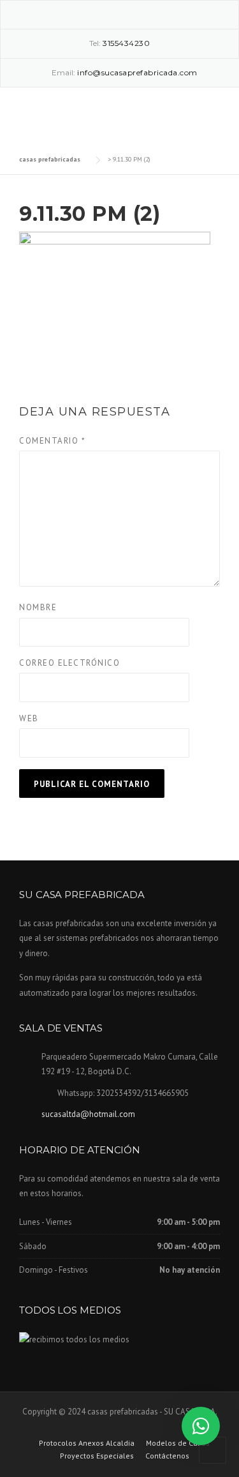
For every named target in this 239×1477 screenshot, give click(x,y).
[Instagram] (120, 14)
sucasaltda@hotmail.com (88, 1114)
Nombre (38, 607)
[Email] (138, 14)
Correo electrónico (69, 662)
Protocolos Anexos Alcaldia (86, 1443)
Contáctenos (167, 1456)
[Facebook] (101, 14)
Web (29, 718)
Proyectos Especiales (97, 1456)
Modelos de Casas (178, 1443)
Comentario (52, 440)
